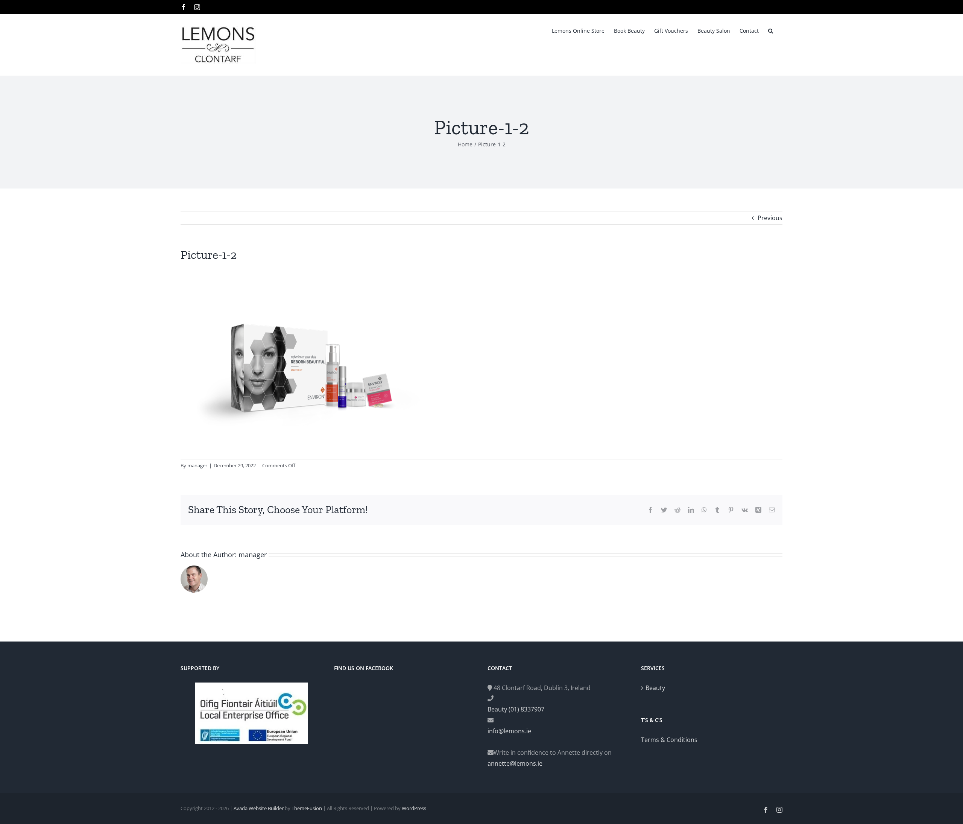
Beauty (655, 688)
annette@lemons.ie (515, 763)
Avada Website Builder (259, 808)
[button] (770, 30)
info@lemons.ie (509, 731)
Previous (770, 218)
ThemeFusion (307, 808)
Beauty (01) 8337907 (516, 709)
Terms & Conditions (669, 740)
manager (197, 465)
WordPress (414, 808)
